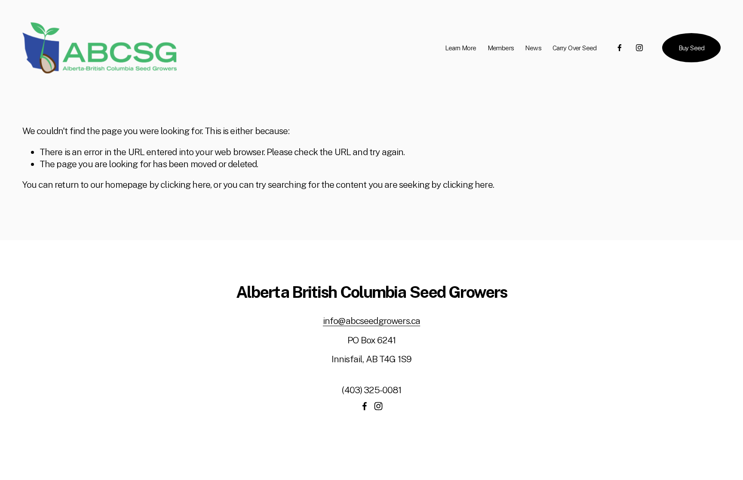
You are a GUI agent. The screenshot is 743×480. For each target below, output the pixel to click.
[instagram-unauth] (639, 47)
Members (501, 48)
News (533, 48)
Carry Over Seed (575, 48)
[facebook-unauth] (619, 47)
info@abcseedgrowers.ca (371, 320)
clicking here (185, 184)
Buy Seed (692, 48)
